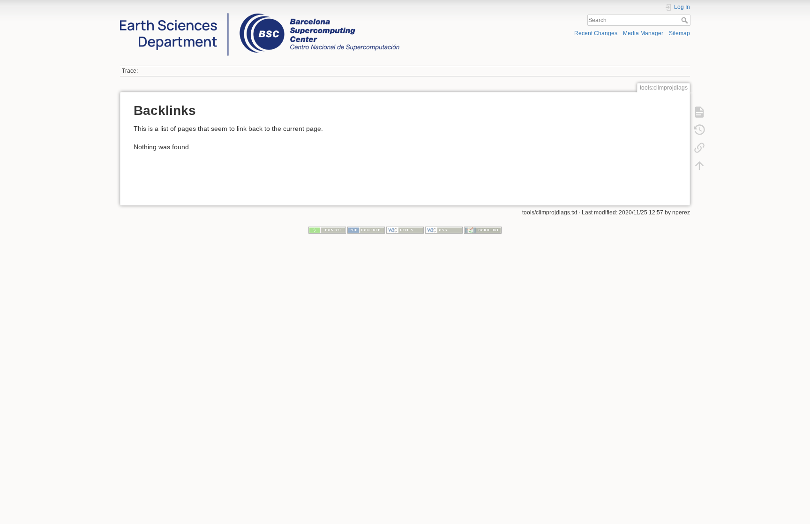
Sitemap (679, 33)
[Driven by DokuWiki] (483, 230)
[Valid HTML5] (405, 230)
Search (685, 20)
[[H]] (259, 15)
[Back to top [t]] (699, 166)
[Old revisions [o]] (699, 130)
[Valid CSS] (444, 230)
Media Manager (643, 33)
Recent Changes (595, 33)
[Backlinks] (699, 148)
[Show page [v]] (699, 112)
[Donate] (327, 230)
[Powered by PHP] (366, 230)
